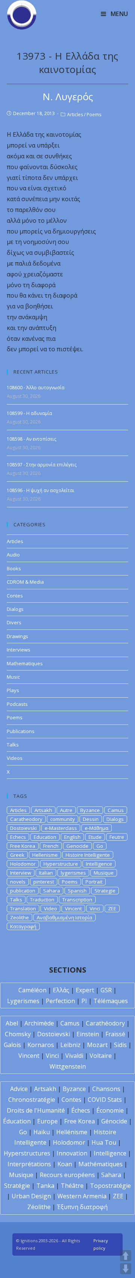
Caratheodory (26, 819)
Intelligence (99, 863)
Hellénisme (71, 1132)
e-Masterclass (61, 828)
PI (84, 1001)
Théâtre (72, 1186)
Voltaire (101, 1056)
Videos (14, 758)
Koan (64, 1164)
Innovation (72, 1153)
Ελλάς (61, 990)
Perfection (60, 1001)
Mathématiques (100, 1164)
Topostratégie (110, 1186)
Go (99, 846)
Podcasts (17, 704)
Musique (104, 872)
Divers (14, 622)
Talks (13, 744)
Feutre (117, 837)
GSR (106, 990)
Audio (13, 554)
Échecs (80, 1110)
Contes (15, 595)
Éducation (17, 1121)
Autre (66, 810)
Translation (23, 908)
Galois (12, 1045)
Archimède (39, 1023)
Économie (110, 1110)
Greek (17, 855)
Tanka (45, 1186)
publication (22, 890)
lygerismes (73, 872)
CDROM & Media (25, 581)
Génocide (114, 1121)
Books (14, 568)
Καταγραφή (23, 926)
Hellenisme (45, 855)
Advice (19, 1089)
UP (125, 1255)
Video (50, 908)
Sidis (120, 1045)
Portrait (94, 881)
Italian (46, 872)
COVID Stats (105, 1099)
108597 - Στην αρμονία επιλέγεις (41, 465)
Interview (20, 872)
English (72, 837)
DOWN (125, 1268)
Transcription (77, 899)
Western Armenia (81, 1196)
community (62, 819)
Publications (20, 731)
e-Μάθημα (96, 828)
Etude (95, 837)
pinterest (43, 881)
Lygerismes (23, 1001)
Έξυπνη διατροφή (82, 1207)
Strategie (105, 890)
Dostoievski (23, 828)
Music (13, 676)
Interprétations (29, 1164)
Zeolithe (19, 917)
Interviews (18, 649)
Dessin (91, 819)
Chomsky (18, 1034)
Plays (13, 690)
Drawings (17, 636)
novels (18, 881)
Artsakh (43, 810)
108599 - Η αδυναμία (29, 413)
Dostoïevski (53, 1034)
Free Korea (22, 846)
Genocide (77, 846)
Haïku (41, 1132)
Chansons (106, 1089)
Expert (85, 990)
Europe (47, 1121)
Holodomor (23, 863)
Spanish (77, 890)
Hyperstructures (27, 1153)
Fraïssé (115, 1034)
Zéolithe (39, 1207)
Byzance (90, 810)
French (50, 846)
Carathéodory (105, 1023)
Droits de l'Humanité (36, 1110)
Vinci (95, 908)
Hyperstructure (61, 863)
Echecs (18, 837)
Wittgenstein (68, 1066)
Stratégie (17, 1186)
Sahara (51, 890)
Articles (75, 114)
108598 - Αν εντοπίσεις (31, 439)
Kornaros (40, 1045)
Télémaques (110, 1001)
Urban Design (31, 1196)
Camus (116, 810)
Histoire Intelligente (88, 855)
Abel (12, 1023)
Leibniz (70, 1045)
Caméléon (32, 990)
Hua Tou (104, 1142)
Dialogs (15, 609)
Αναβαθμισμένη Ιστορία (64, 917)
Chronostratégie (31, 1099)
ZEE (112, 908)
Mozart (97, 1045)
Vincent (73, 908)
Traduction (42, 899)
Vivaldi (74, 1056)
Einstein (87, 1034)
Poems (94, 114)
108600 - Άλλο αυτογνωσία (35, 387)
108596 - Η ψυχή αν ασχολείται (40, 490)
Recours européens (67, 1175)
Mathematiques (25, 663)
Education (45, 837)
